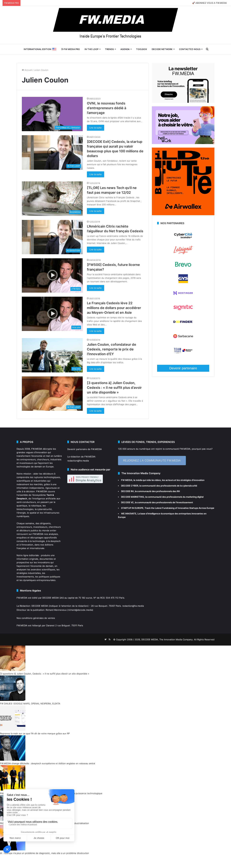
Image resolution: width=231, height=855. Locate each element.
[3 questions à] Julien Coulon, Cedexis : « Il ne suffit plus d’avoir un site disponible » (114, 387)
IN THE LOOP (91, 49)
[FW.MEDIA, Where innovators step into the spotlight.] (115, 25)
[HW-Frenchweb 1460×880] (183, 143)
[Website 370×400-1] (183, 214)
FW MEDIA (126, 480)
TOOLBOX (141, 49)
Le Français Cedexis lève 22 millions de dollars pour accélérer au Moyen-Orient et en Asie (114, 308)
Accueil (28, 70)
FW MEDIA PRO (71, 49)
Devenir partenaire (183, 368)
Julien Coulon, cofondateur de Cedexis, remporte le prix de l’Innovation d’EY (111, 349)
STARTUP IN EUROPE (132, 508)
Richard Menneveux (56, 610)
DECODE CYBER (129, 485)
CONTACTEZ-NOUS (189, 49)
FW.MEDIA (36, 448)
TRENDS (109, 49)
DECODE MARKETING (132, 496)
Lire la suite (95, 127)
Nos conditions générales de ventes (36, 618)
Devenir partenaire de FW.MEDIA (84, 449)
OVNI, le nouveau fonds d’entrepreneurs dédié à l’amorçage (106, 108)
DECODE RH (127, 491)
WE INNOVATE (128, 513)
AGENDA (125, 49)
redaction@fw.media (78, 460)
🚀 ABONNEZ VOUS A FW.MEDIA (209, 3)
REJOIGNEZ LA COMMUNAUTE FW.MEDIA (152, 460)
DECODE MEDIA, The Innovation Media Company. (167, 639)
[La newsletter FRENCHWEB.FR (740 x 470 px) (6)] (183, 102)
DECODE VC (127, 502)
